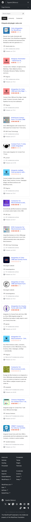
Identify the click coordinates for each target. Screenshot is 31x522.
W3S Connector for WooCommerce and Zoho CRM (18, 228)
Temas (18, 460)
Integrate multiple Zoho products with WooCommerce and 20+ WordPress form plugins (18, 171)
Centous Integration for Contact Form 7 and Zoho (19, 400)
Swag (18, 479)
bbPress (5, 490)
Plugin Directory (6, 7)
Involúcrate (19, 471)
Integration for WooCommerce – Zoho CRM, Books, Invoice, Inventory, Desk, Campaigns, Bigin (19, 337)
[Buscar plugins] (23, 13)
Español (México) (10, 500)
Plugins (18, 463)
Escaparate (19, 457)
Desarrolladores (6, 476)
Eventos (18, 474)
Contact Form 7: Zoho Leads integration (18, 145)
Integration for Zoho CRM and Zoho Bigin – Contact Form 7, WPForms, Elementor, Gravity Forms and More (19, 90)
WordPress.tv (6, 479)
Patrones (19, 466)
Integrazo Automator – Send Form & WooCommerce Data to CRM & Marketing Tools (19, 60)
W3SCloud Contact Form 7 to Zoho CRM (18, 118)
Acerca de (5, 457)
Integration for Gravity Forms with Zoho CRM (18, 307)
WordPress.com (7, 484)
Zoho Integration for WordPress (16, 29)
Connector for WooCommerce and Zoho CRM (18, 202)
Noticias (4, 460)
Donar (18, 476)
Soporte (4, 474)
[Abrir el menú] (28, 2)
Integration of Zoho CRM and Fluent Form (18, 283)
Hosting (4, 463)
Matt (4, 487)
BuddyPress (6, 493)
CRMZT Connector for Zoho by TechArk (18, 427)
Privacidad (5, 466)
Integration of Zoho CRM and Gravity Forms (19, 258)
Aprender (4, 471)
